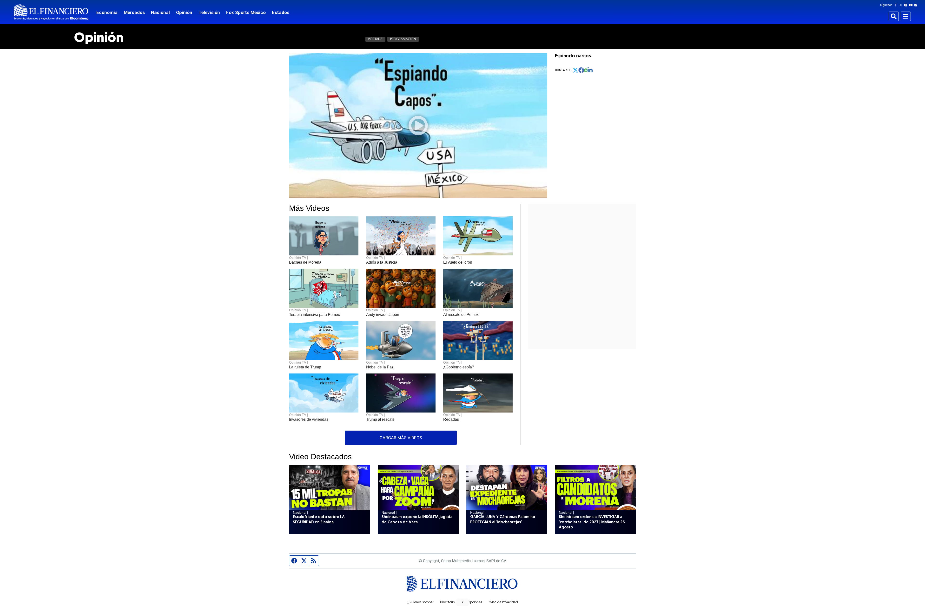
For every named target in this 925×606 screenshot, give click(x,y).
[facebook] (581, 70)
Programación (403, 39)
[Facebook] (896, 5)
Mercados (134, 12)
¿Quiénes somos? (420, 602)
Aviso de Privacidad (503, 602)
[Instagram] (906, 5)
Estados (280, 12)
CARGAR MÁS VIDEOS (401, 437)
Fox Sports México (246, 12)
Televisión (209, 12)
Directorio (447, 602)
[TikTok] (916, 5)
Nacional (160, 12)
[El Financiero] (51, 12)
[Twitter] (901, 5)
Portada (375, 39)
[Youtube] (912, 5)
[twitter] (575, 70)
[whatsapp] (586, 70)
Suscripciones (471, 602)
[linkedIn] (590, 70)
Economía (107, 12)
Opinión (184, 12)
